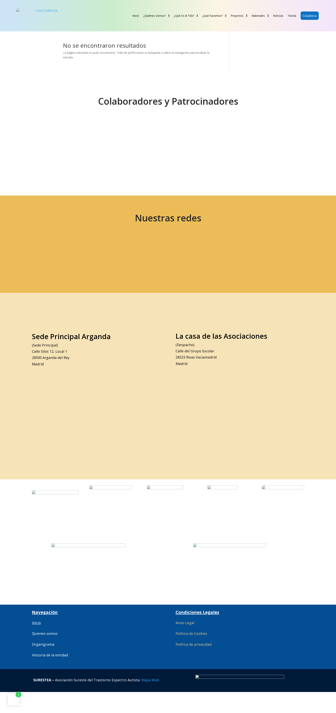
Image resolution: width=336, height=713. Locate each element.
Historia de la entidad (50, 655)
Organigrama (43, 644)
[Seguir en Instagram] (109, 254)
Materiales (258, 16)
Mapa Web (150, 680)
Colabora (310, 15)
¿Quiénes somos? (154, 16)
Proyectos (237, 16)
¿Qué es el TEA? (184, 16)
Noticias (278, 16)
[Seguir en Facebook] (82, 254)
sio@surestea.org (261, 254)
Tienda (292, 16)
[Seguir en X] (55, 254)
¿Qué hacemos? (212, 16)
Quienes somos (45, 633)
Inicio (135, 16)
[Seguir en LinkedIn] (137, 254)
